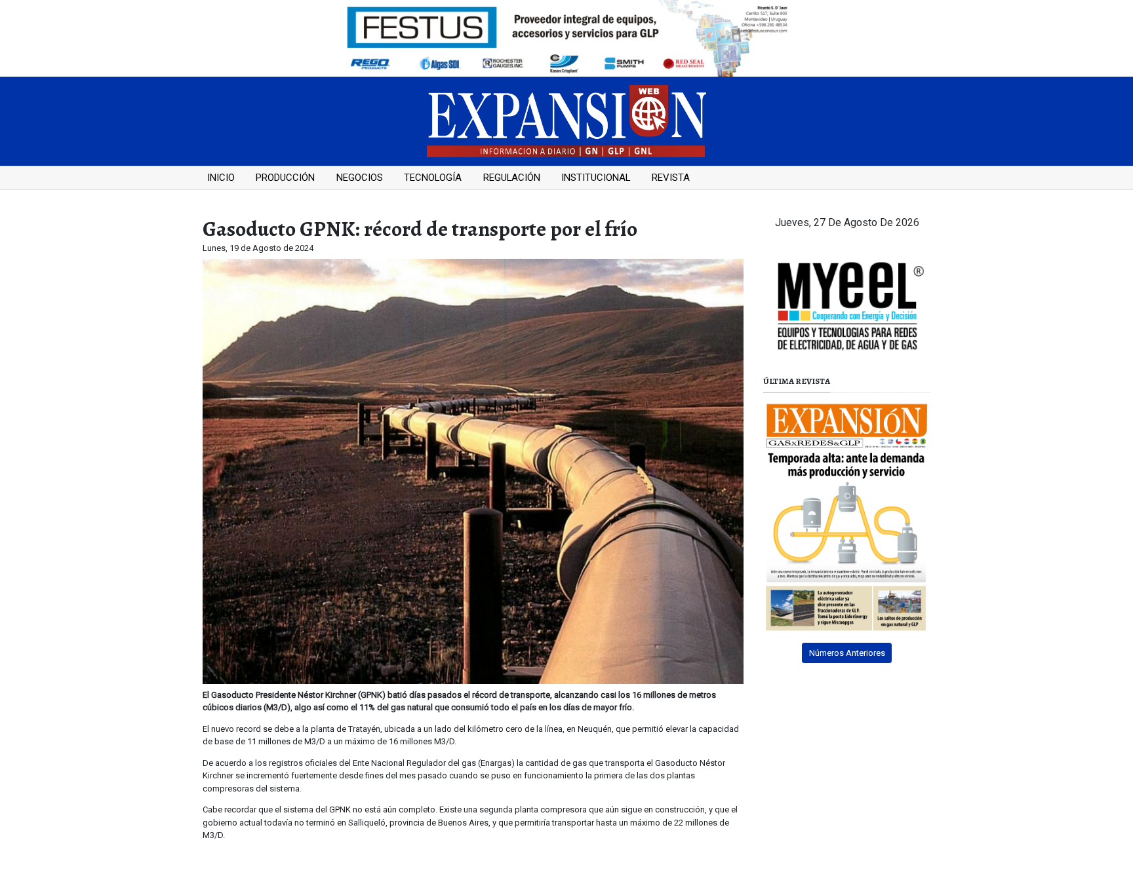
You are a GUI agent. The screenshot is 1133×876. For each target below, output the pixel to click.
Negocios (359, 177)
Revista (671, 177)
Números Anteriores (847, 653)
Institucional (595, 177)
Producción (285, 177)
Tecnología (433, 177)
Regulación (511, 177)
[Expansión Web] (566, 120)
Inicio (221, 177)
